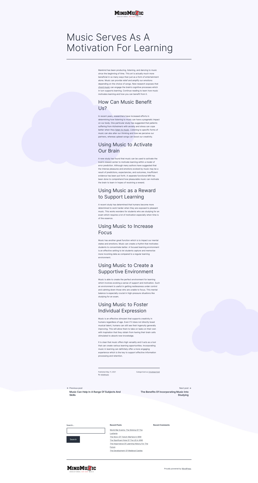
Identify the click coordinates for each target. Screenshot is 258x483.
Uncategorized (154, 372)
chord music (104, 87)
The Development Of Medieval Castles (126, 451)
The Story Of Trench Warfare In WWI (125, 437)
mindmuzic (105, 375)
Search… (70, 425)
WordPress (186, 469)
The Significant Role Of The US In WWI (126, 440)
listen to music (122, 130)
